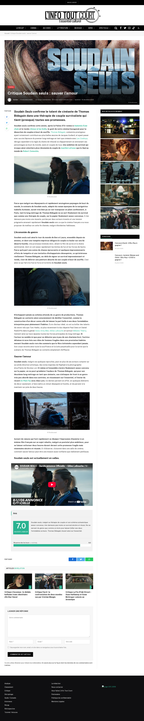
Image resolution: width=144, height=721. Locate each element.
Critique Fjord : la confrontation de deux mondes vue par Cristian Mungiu (48, 594)
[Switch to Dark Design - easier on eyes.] (138, 28)
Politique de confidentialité (61, 698)
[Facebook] (6, 117)
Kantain (15, 99)
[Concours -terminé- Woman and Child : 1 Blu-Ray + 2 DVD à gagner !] (106, 258)
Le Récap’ (20, 28)
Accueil (7, 33)
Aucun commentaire (44, 99)
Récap (6, 705)
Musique (78, 28)
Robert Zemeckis (30, 151)
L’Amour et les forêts (38, 129)
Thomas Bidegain (58, 132)
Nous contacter (57, 687)
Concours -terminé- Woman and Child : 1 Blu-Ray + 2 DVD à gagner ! (127, 257)
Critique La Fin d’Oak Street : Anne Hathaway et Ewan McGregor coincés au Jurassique (78, 595)
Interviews (8, 701)
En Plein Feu (26, 381)
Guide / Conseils (10, 698)
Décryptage (8, 694)
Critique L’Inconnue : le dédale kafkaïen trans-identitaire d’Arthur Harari (17, 594)
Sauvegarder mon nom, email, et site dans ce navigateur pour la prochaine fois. (38, 647)
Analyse (7, 683)
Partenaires (55, 694)
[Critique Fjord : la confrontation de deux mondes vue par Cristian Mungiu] (49, 581)
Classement (8, 687)
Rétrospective (9, 709)
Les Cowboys (82, 138)
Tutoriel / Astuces (11, 712)
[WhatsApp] (6, 128)
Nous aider (72, 2)
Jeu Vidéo (47, 28)
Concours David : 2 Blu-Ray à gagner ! (126, 244)
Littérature (62, 28)
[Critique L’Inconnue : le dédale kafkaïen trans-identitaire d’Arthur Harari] (18, 581)
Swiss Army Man (42, 331)
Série (90, 28)
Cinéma (33, 28)
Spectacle (103, 28)
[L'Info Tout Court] (72, 15)
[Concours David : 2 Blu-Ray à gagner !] (106, 246)
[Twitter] (6, 122)
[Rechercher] (116, 28)
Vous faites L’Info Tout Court (61, 691)
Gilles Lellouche (57, 331)
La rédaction (56, 683)
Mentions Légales (57, 701)
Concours (106, 236)
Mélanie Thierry (79, 331)
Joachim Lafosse (68, 148)
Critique (7, 691)
